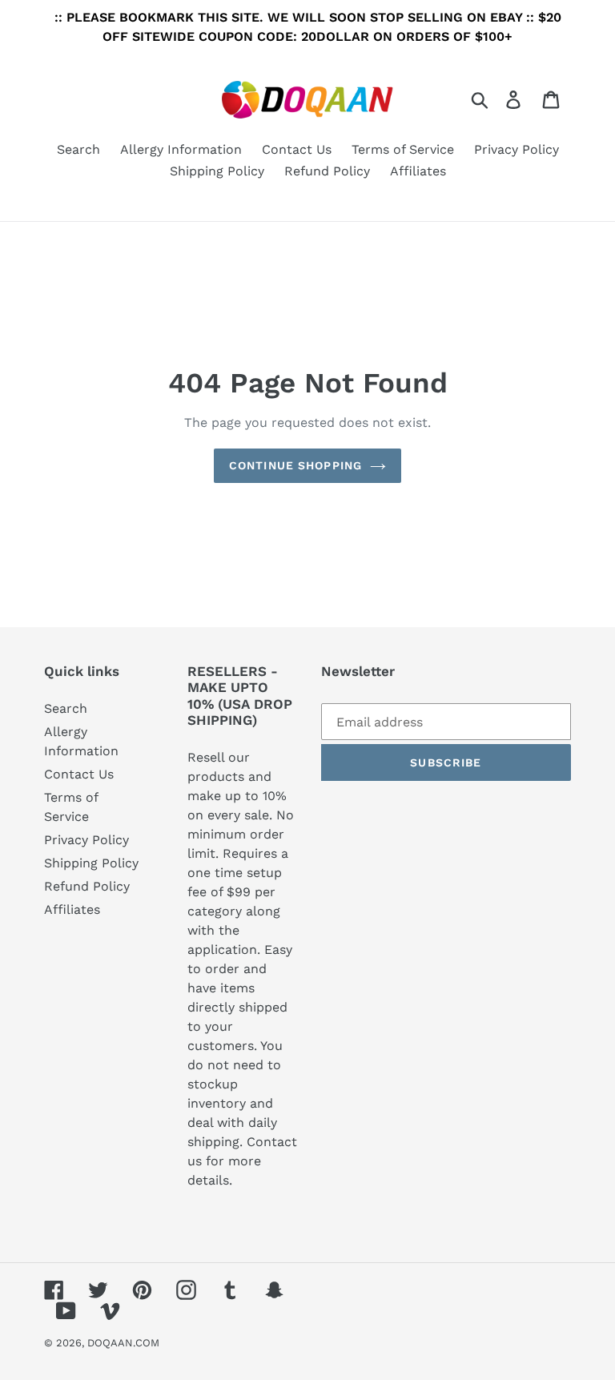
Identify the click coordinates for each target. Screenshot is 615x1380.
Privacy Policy (86, 839)
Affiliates (72, 909)
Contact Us (79, 774)
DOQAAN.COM (123, 1343)
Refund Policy (87, 886)
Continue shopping (295, 465)
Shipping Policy (91, 863)
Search (65, 708)
